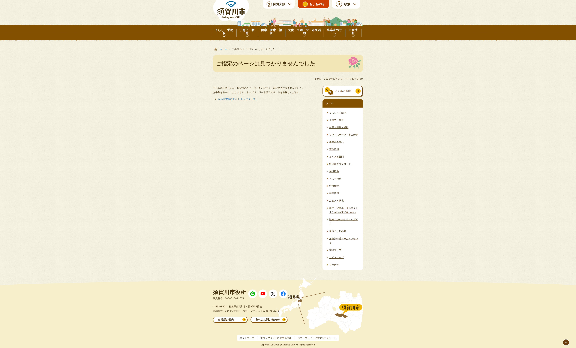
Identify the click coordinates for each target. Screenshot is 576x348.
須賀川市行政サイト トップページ (236, 99)
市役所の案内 (226, 319)
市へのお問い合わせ (267, 319)
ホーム (223, 49)
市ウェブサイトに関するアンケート (317, 337)
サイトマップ (247, 337)
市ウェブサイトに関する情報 (276, 337)
